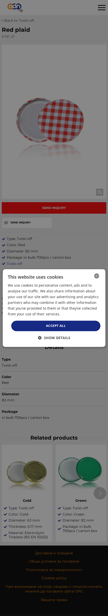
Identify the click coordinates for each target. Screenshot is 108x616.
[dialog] (54, 308)
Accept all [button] (56, 326)
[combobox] (96, 275)
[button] (54, 338)
